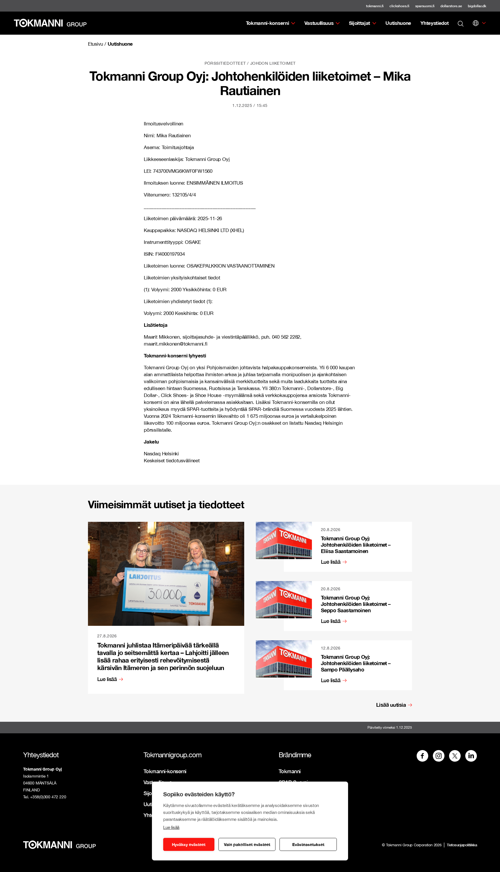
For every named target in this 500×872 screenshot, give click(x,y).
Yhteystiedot (434, 23)
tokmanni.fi (375, 6)
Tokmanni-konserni (267, 23)
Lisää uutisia (391, 705)
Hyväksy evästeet (188, 844)
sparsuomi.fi (425, 6)
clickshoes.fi (399, 6)
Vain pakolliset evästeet (247, 844)
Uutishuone (398, 23)
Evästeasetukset (308, 844)
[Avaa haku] (461, 23)
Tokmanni (290, 771)
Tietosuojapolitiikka (462, 845)
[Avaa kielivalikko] (476, 23)
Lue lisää (171, 827)
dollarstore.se (451, 6)
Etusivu (95, 44)
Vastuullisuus (319, 23)
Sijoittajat (359, 23)
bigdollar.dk (477, 6)
